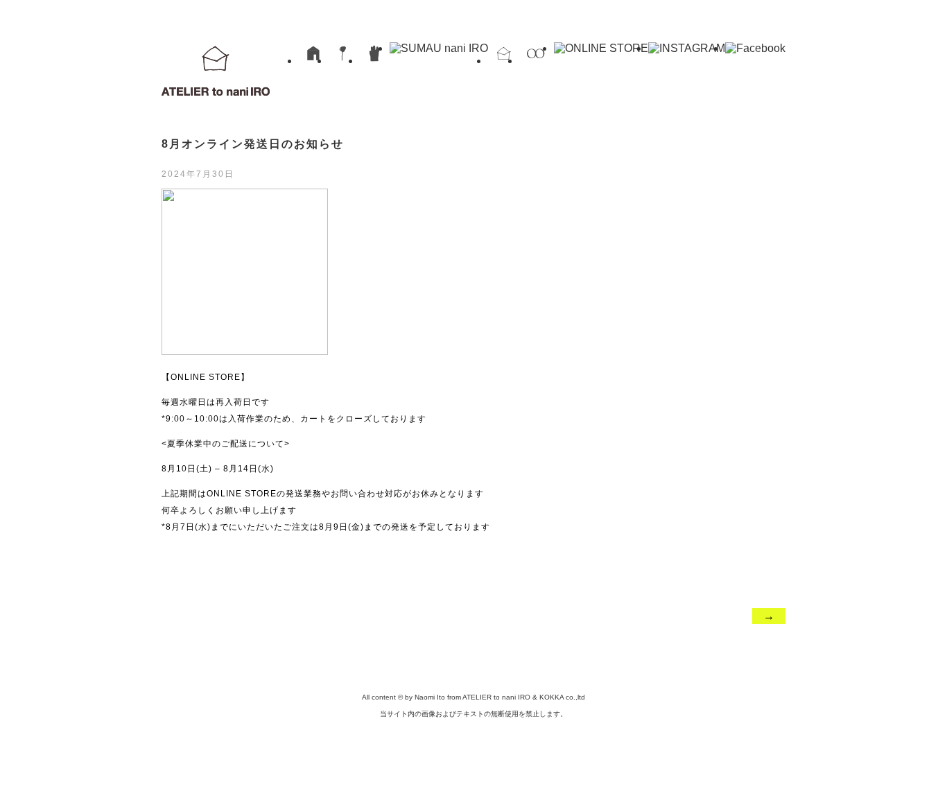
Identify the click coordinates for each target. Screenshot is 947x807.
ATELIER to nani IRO (216, 69)
